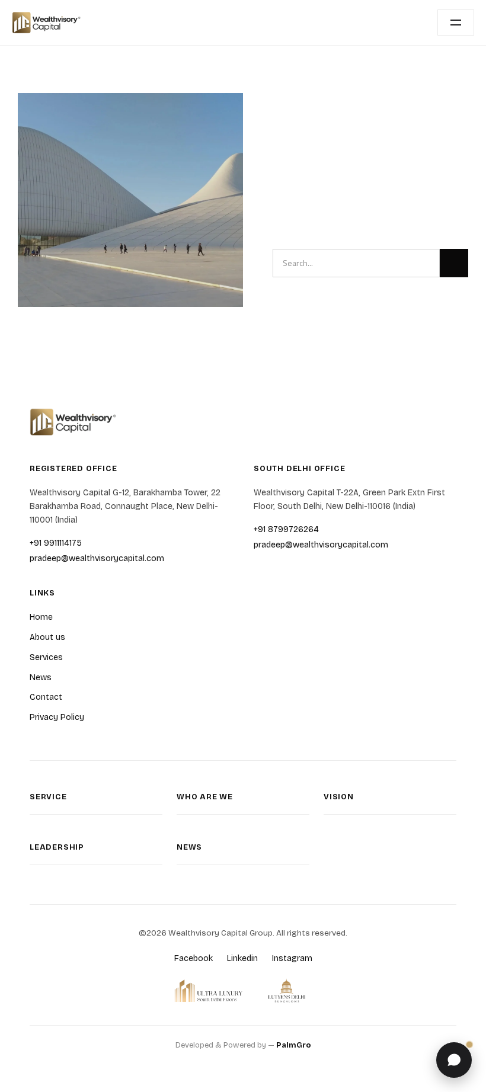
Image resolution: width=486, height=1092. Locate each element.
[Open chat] (454, 1060)
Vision (339, 797)
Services (46, 657)
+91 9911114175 (56, 543)
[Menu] (455, 22)
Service (48, 797)
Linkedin (242, 958)
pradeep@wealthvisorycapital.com (97, 558)
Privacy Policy (57, 717)
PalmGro (293, 1045)
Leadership (57, 847)
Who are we (205, 797)
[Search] (454, 263)
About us (47, 637)
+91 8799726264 (286, 529)
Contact (46, 697)
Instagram (292, 958)
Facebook (193, 958)
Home (41, 617)
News (41, 678)
